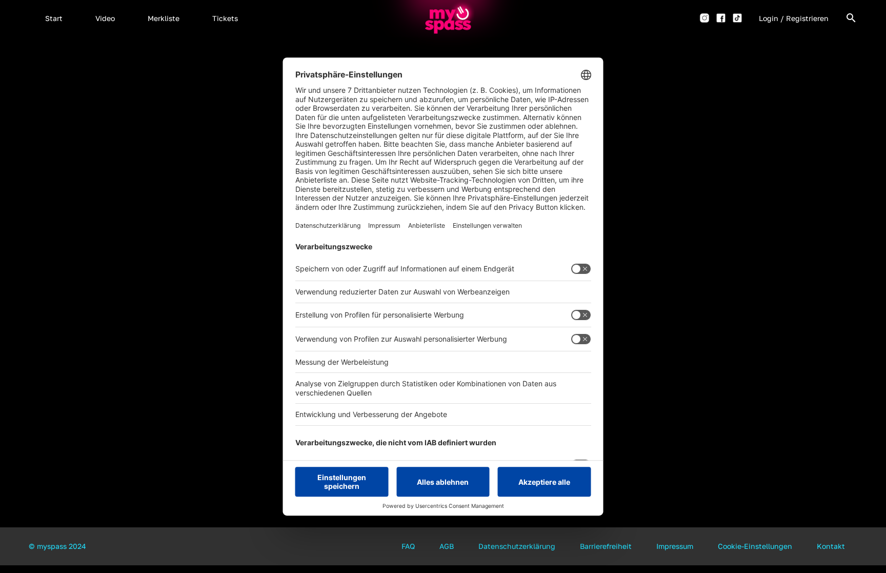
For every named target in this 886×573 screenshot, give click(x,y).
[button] (54, 18)
